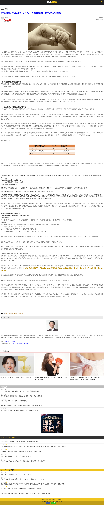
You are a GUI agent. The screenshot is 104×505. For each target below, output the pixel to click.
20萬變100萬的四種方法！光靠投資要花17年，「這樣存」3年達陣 (51, 378)
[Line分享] (53, 503)
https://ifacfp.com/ (10, 341)
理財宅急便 (6, 21)
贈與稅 (11, 313)
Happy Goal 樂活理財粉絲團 (20, 343)
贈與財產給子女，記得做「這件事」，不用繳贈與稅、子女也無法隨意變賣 (31, 13)
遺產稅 (7, 313)
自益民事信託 (21, 313)
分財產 (15, 313)
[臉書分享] (48, 503)
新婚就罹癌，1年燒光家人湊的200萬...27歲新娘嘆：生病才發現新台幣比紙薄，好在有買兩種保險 (86, 378)
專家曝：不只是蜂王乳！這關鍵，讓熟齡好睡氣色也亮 (16, 377)
